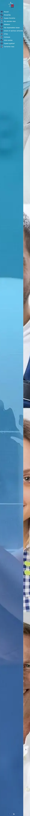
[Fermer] (25, 2)
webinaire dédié (27, 263)
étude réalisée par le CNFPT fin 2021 (27, 215)
